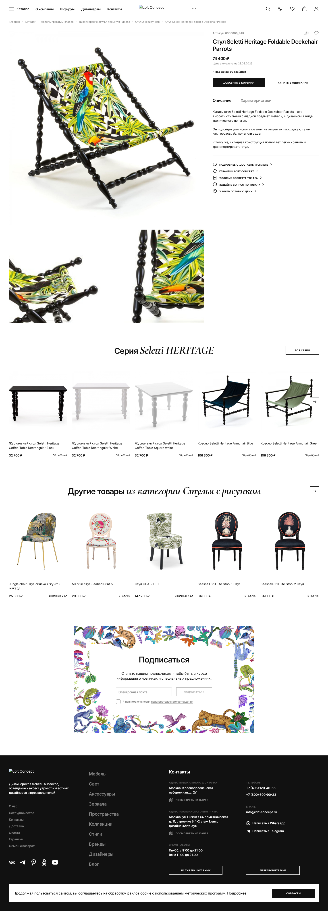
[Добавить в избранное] (316, 33)
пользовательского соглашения (172, 701)
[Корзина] (304, 9)
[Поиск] (268, 9)
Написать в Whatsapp (268, 823)
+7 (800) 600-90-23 (261, 794)
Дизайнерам (91, 9)
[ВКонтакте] (12, 862)
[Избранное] (292, 9)
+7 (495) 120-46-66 (261, 788)
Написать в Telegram (268, 831)
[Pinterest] (33, 862)
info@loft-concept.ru (261, 812)
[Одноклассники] (44, 862)
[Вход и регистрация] (316, 9)
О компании (44, 9)
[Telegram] (23, 862)
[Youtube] (55, 862)
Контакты (114, 9)
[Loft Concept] (164, 9)
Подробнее (236, 893)
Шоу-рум (67, 9)
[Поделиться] (306, 33)
